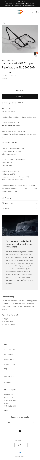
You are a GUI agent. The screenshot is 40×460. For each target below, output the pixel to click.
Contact (7, 410)
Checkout (20, 96)
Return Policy (9, 354)
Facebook (7, 382)
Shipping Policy (9, 364)
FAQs (6, 369)
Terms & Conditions (11, 350)
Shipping (4, 75)
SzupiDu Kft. (22, 456)
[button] (2, 12)
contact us (29, 277)
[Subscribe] (33, 422)
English (19, 445)
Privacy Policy (9, 359)
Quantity (4, 78)
